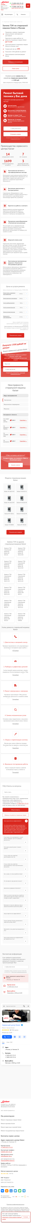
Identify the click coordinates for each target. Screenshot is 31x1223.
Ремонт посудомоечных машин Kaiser (12, 1131)
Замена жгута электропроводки (7, 317)
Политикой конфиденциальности (19, 972)
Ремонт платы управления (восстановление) (9, 293)
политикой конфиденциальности (18, 373)
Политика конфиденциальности (15, 1204)
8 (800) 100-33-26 (6, 1152)
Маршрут (8, 1036)
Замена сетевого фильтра (9, 312)
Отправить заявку (15, 134)
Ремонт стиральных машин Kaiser (11, 1120)
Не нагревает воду (5, 435)
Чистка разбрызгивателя (8, 303)
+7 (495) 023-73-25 (17, 3)
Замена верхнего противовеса (10, 298)
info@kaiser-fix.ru (6, 1156)
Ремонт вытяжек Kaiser (8, 1123)
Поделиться (2, 1190)
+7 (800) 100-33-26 (17, 7)
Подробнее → (23, 420)
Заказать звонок (15, 465)
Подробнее (15, 650)
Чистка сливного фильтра (9, 307)
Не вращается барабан (6, 427)
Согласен (25, 1217)
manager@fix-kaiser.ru (7, 1160)
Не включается (6, 441)
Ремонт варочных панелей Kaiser (11, 1127)
